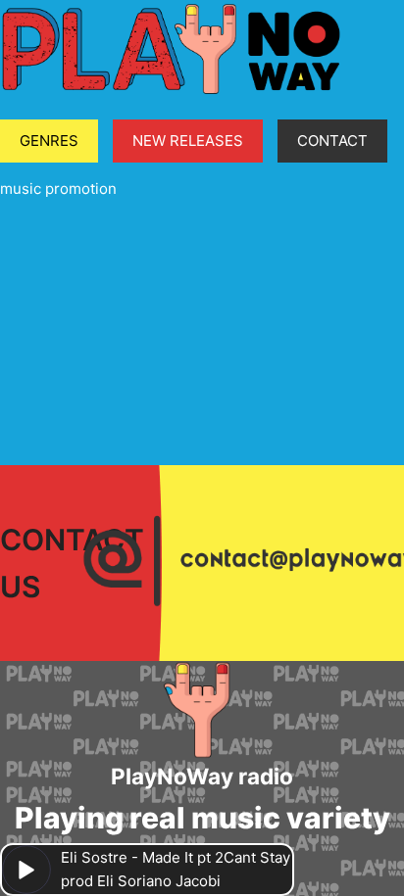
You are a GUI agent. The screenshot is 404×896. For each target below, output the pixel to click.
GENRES (49, 140)
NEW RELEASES (187, 140)
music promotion (58, 188)
